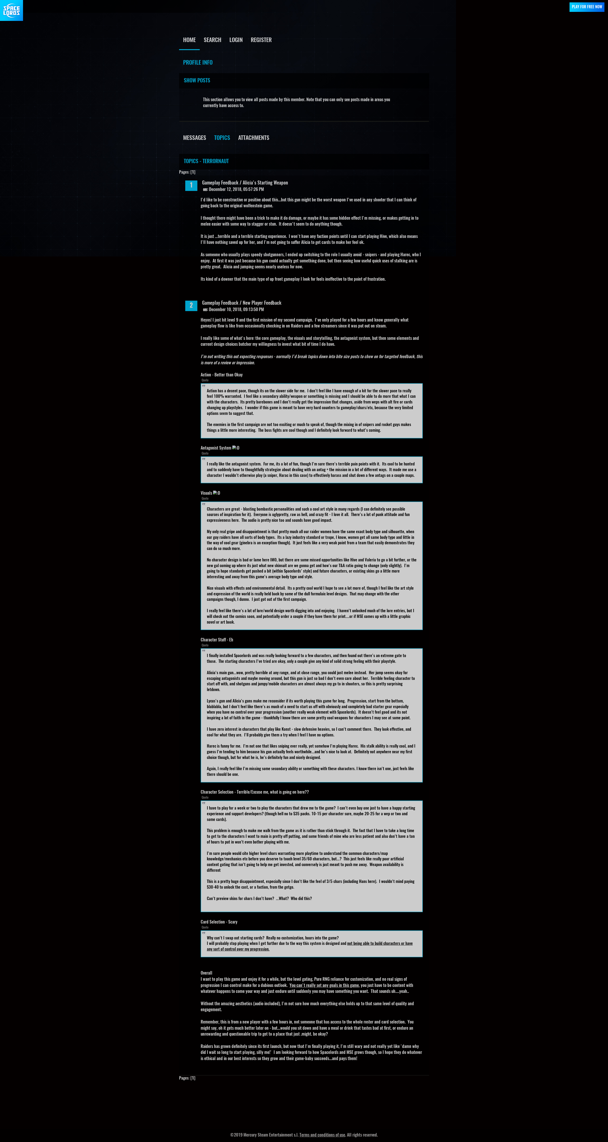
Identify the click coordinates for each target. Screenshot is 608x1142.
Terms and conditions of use (322, 1135)
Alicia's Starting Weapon (265, 183)
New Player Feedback (262, 303)
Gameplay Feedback (220, 183)
